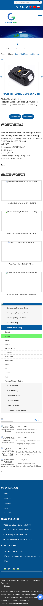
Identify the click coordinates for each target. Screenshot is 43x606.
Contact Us (8, 513)
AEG (6, 377)
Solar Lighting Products (16, 318)
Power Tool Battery (14, 328)
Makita (10, 54)
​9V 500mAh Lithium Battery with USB (17, 525)
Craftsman (9, 352)
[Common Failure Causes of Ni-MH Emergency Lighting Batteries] (8, 428)
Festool (7, 373)
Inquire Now (15, 117)
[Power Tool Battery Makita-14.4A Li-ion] (21, 251)
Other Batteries (13, 405)
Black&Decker (10, 348)
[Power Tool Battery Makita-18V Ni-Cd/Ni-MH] (21, 282)
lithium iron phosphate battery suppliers (22, 594)
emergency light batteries (11, 591)
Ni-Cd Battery (12, 386)
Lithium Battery (13, 400)
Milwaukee (9, 356)
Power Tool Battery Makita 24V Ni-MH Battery (21, 233)
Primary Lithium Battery (16, 410)
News (6, 508)
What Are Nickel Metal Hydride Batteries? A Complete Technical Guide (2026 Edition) (28, 465)
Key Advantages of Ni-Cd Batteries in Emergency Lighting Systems (28, 442)
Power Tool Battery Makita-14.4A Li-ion (21, 264)
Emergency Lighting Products (19, 313)
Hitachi (7, 344)
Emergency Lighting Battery (18, 308)
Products (11, 49)
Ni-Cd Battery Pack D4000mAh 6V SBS (17, 539)
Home (3, 49)
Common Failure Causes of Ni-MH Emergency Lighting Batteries (27, 431)
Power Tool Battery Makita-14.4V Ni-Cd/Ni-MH (21, 203)
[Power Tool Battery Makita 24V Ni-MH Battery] (21, 221)
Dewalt (7, 332)
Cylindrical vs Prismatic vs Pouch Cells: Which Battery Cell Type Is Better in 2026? (28, 453)
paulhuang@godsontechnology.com (26, 556)
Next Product (28, 117)
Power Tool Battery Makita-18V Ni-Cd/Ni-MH (21, 294)
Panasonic (9, 361)
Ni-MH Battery (12, 390)
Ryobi (7, 365)
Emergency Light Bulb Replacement (14, 603)
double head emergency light (12, 597)
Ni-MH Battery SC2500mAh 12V (15, 534)
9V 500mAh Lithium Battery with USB (17, 530)
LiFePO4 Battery (13, 395)
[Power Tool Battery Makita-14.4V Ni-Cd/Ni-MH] (21, 190)
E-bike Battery (12, 323)
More (37, 420)
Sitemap (7, 586)
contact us (8, 545)
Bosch (7, 340)
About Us (7, 498)
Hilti (6, 369)
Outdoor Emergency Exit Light (22, 600)
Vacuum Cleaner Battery (14, 381)
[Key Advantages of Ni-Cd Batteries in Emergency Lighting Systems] (8, 439)
